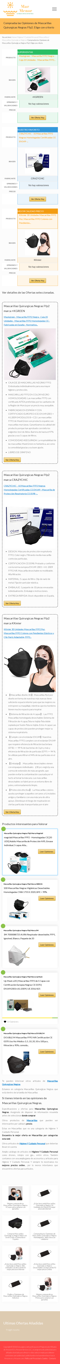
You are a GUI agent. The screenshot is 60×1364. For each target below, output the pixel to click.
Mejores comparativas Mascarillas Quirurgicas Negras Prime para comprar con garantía (45, 1297)
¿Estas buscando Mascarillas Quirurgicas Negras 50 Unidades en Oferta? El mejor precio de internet (44, 1206)
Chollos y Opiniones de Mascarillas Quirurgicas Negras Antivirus (15, 1296)
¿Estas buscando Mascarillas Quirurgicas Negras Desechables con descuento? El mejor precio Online (44, 1266)
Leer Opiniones (46, 851)
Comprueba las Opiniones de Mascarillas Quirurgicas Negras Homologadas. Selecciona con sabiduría (45, 1236)
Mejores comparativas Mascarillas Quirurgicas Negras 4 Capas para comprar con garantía (15, 1206)
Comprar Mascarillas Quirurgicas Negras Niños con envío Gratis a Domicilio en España (15, 1236)
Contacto (52, 1358)
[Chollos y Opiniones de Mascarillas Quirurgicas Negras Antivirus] (15, 1284)
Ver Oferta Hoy (37, 117)
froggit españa (12, 1329)
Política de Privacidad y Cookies (36, 1358)
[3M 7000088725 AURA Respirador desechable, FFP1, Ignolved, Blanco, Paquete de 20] (19, 955)
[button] (54, 9)
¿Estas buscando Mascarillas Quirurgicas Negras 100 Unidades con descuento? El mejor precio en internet (15, 1266)
